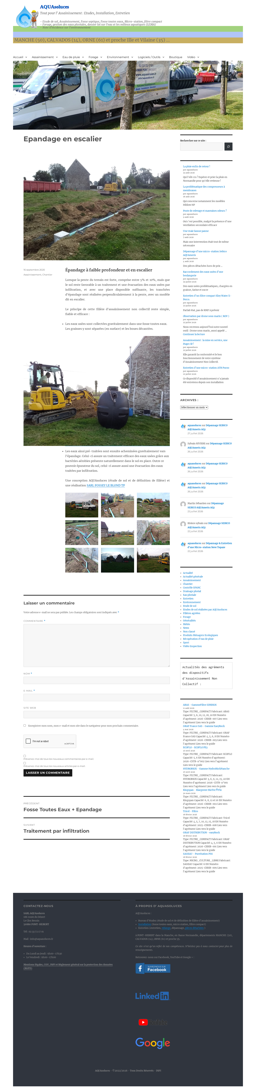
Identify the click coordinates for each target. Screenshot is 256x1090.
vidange (166, 928)
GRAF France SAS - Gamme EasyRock (204, 726)
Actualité (188, 573)
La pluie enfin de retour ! (196, 166)
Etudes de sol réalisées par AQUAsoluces (205, 609)
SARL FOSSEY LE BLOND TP (106, 485)
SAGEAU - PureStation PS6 (198, 853)
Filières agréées (191, 613)
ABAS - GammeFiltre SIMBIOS (200, 704)
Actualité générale (193, 576)
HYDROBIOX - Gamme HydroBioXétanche (206, 768)
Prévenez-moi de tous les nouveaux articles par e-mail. (55, 766)
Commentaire (34, 620)
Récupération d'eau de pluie (198, 638)
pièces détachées (194, 928)
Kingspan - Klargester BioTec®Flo (202, 790)
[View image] (117, 391)
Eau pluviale (189, 594)
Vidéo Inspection (192, 646)
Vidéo (191, 57)
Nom (28, 673)
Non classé (189, 631)
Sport (186, 642)
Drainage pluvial (192, 591)
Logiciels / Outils (149, 57)
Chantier (47, 274)
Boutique (175, 57)
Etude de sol (189, 605)
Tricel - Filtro (190, 811)
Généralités (189, 620)
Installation (144, 924)
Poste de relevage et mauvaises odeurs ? (205, 210)
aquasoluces (194, 425)
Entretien (188, 598)
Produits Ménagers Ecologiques (200, 635)
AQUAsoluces (54, 6)
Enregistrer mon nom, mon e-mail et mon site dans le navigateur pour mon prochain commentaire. (83, 725)
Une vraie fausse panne (196, 231)
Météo (186, 624)
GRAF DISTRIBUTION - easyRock (201, 832)
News (186, 627)
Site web (30, 707)
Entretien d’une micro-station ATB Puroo (206, 367)
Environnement (118, 57)
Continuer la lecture (194, 334)
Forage (93, 57)
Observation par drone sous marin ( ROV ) (206, 316)
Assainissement (43, 57)
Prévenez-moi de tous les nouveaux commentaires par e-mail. (59, 758)
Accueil (18, 57)
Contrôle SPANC (192, 587)
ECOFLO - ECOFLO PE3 (195, 747)
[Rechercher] (228, 147)
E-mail (29, 690)
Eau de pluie (71, 57)
